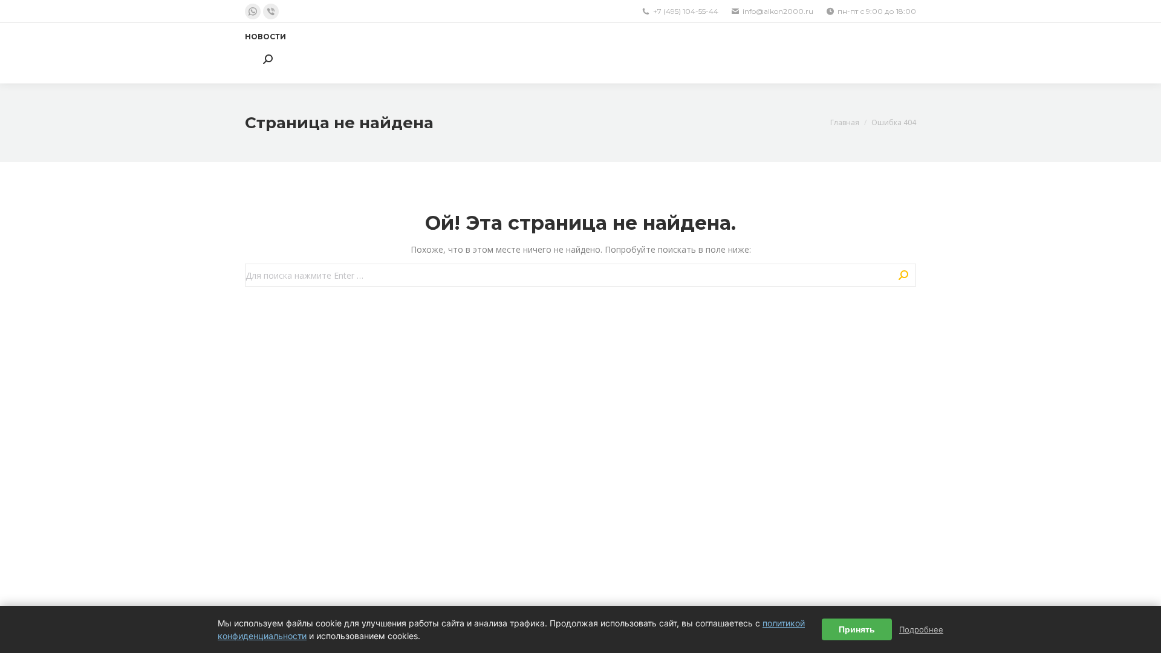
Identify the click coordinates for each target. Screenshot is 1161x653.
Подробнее (921, 629)
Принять (857, 629)
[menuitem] (265, 37)
